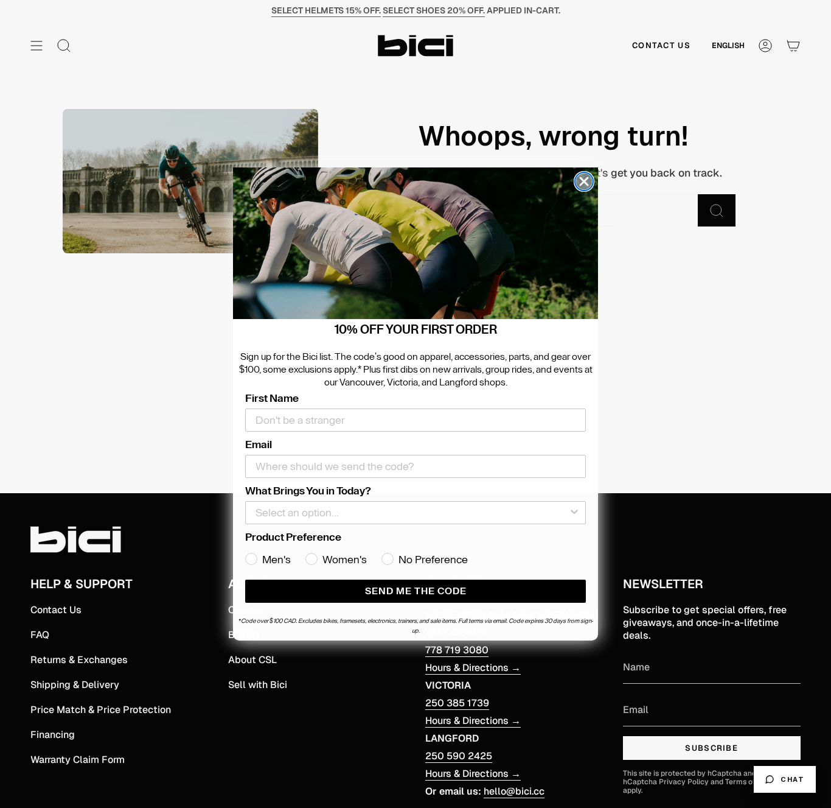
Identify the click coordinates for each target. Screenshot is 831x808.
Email (258, 444)
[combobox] (412, 513)
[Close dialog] (584, 181)
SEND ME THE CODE (416, 591)
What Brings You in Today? (308, 490)
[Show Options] (574, 513)
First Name (272, 398)
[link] (415, 243)
